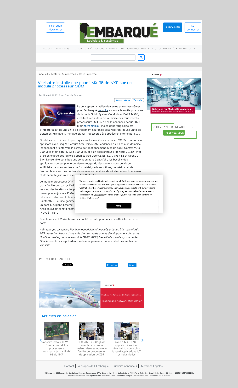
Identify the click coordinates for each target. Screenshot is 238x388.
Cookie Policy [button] (99, 195)
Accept (119, 206)
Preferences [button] (92, 198)
